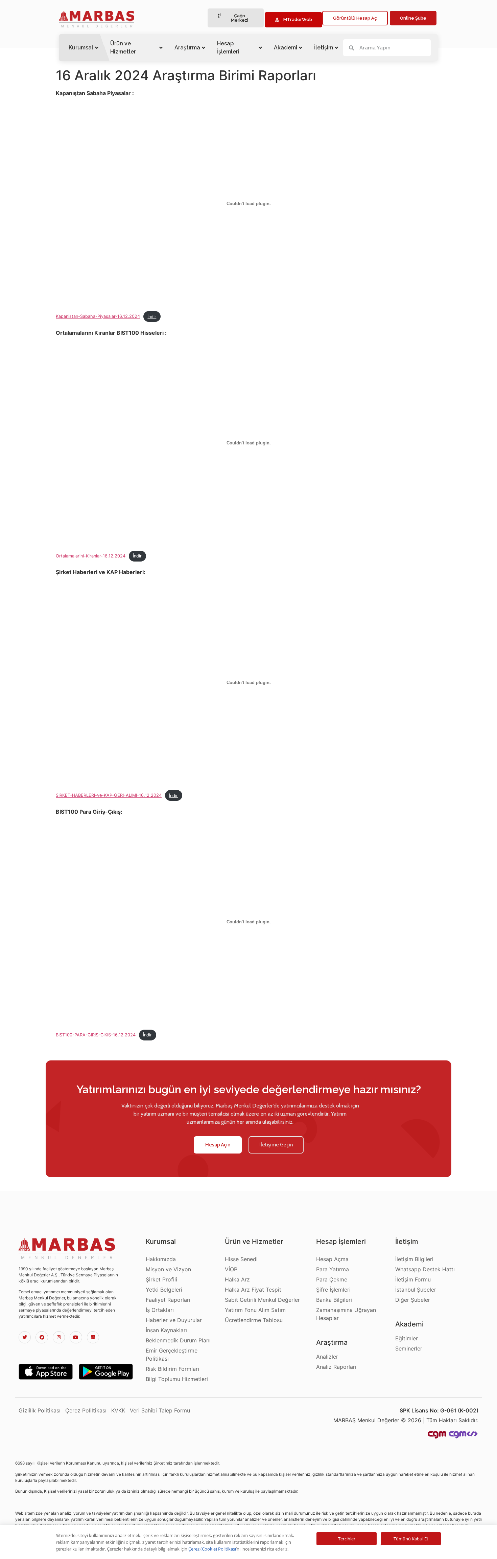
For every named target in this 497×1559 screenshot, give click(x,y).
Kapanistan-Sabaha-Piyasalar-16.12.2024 (98, 316)
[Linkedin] (93, 1337)
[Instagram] (59, 1337)
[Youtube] (76, 1337)
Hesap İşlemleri (228, 47)
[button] (236, 17)
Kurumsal (81, 47)
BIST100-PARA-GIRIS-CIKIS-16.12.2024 (96, 1034)
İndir (151, 316)
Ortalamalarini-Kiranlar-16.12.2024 (90, 555)
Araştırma (187, 47)
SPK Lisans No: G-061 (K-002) (439, 1410)
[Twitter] (25, 1337)
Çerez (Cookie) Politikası (212, 1549)
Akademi (285, 47)
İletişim (323, 47)
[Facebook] (42, 1337)
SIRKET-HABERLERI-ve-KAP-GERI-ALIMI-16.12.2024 (109, 795)
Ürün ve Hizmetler (123, 47)
